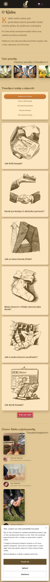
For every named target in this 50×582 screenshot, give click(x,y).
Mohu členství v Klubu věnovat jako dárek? (22, 308)
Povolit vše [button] (25, 562)
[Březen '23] (25, 71)
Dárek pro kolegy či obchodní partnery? (24, 211)
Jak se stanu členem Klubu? (18, 259)
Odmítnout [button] (25, 574)
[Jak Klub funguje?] (25, 141)
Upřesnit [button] (25, 568)
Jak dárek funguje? (13, 405)
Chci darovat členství (25, 106)
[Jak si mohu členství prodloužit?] (25, 335)
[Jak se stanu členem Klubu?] (25, 237)
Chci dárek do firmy (25, 115)
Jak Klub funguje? (13, 163)
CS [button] (40, 4)
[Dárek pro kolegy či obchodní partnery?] (25, 189)
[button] (46, 528)
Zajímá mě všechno (25, 96)
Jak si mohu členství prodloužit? (21, 357)
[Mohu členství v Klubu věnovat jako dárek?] (25, 284)
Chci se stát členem (25, 101)
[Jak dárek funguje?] (25, 382)
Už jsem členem (25, 110)
